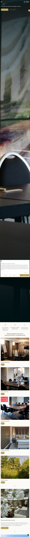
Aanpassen (14, 275)
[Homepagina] (1, 4)
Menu (28, 1)
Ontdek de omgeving (4, 480)
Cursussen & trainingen (4, 391)
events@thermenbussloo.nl (17, 525)
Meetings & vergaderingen (5, 362)
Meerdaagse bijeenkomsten (5, 450)
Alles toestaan (24, 275)
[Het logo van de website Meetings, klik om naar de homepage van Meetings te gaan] (1, 2)
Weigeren (5, 275)
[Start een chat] (28, 535)
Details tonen (26, 272)
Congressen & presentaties (5, 421)
